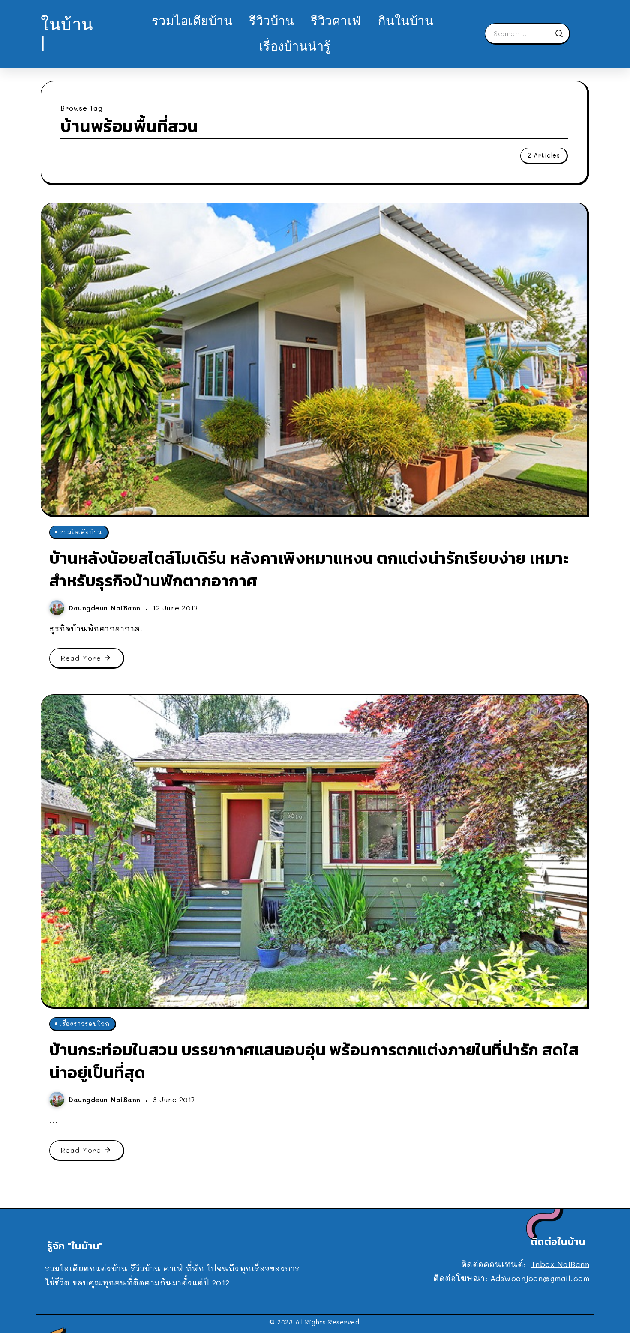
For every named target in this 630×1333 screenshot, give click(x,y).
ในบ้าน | (67, 33)
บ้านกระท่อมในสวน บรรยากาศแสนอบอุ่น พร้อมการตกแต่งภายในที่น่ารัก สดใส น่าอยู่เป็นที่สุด (314, 1061)
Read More (81, 657)
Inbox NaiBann (560, 1264)
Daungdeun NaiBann (106, 607)
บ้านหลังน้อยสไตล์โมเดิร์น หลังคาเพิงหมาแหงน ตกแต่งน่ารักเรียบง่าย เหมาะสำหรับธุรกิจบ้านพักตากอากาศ (308, 569)
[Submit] (562, 33)
